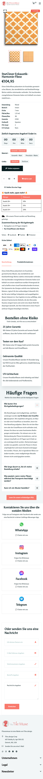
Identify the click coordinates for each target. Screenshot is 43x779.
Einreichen (12, 707)
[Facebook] (9, 751)
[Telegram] (13, 751)
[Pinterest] (16, 751)
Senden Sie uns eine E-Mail (14, 746)
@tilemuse (25, 558)
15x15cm (25, 161)
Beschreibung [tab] (6, 262)
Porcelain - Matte (32, 155)
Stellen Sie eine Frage (13, 187)
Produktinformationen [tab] (25, 262)
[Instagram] (6, 751)
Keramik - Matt (17, 155)
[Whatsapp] (3, 751)
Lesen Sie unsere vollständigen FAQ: (21, 497)
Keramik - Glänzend (18, 151)
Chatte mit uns (23, 535)
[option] (21, 28)
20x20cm (15, 161)
